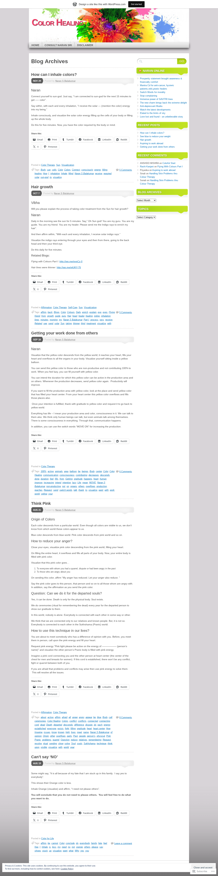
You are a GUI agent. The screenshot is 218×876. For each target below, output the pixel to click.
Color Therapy (48, 165)
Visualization (67, 165)
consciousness (67, 475)
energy (97, 169)
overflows (90, 486)
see (45, 323)
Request (48, 490)
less (54, 847)
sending (53, 743)
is (50, 847)
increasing (49, 482)
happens (88, 479)
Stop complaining (148, 95)
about (43, 717)
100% (43, 471)
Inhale (64, 173)
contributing (81, 475)
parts (69, 736)
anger (74, 717)
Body (43, 169)
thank (81, 490)
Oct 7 (36, 193)
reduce (74, 739)
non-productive (53, 486)
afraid (64, 717)
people (82, 736)
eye (99, 312)
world (37, 494)
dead (42, 725)
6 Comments (125, 471)
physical (101, 736)
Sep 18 (37, 339)
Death (49, 725)
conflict (73, 721)
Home (35, 45)
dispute (88, 725)
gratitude (78, 479)
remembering (95, 739)
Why (77, 850)
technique (101, 743)
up (50, 850)
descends (105, 475)
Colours (71, 312)
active (51, 471)
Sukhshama (89, 743)
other (52, 736)
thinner (76, 323)
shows (38, 850)
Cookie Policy (67, 869)
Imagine (38, 732)
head (74, 316)
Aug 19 (37, 763)
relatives (83, 739)
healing (38, 173)
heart (96, 479)
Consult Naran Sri (58, 45)
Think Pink (41, 503)
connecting (104, 721)
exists (61, 728)
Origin (46, 736)
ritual (45, 743)
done (37, 479)
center (99, 471)
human (103, 479)
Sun (58, 165)
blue (99, 717)
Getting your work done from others (64, 333)
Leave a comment (123, 843)
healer (81, 316)
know (54, 732)
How (45, 173)
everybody (85, 843)
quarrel (56, 739)
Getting (69, 479)
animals (59, 471)
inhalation (55, 173)
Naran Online (154, 71)
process (94, 319)
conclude (70, 843)
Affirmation (46, 307)
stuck (45, 850)
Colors (67, 169)
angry (81, 717)
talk (75, 490)
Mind (70, 173)
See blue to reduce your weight (155, 136)
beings (85, 471)
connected (93, 721)
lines (37, 319)
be (79, 471)
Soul (73, 743)
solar (37, 177)
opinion (38, 736)
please (95, 847)
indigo (97, 316)
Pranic (38, 739)
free (36, 847)
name (86, 732)
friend (37, 316)
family (94, 843)
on (68, 486)
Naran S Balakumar (65, 81)
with (109, 323)
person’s (91, 736)
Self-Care (72, 307)
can (49, 169)
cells (54, 169)
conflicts (82, 721)
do (95, 725)
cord (37, 725)
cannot (54, 843)
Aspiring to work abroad (151, 143)
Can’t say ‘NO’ (44, 757)
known (61, 732)
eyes (105, 312)
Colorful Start (168, 163)
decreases (94, 475)
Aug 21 (37, 510)
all (70, 717)
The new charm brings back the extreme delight (163, 102)
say (101, 847)
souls (79, 743)
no (69, 847)
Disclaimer (85, 45)
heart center (99, 728)
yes (82, 850)
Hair (69, 316)
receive (98, 173)
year (72, 747)
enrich (85, 312)
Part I (86, 319)
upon (37, 747)
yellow (44, 494)
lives (73, 732)
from (43, 316)
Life (79, 482)
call (110, 717)
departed (57, 725)
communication (50, 475)
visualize (57, 177)
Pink (108, 736)
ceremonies (40, 721)
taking (69, 323)
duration (45, 479)
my (60, 319)
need (64, 847)
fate (100, 843)
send (50, 323)
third (83, 323)
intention (67, 482)
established (40, 728)
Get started (136, 4)
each (100, 725)
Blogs (56, 312)
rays (102, 319)
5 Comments (125, 170)
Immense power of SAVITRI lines (156, 99)
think (110, 743)
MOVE (92, 482)
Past (75, 736)
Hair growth (42, 187)
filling (104, 169)
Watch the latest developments (155, 109)
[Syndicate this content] (140, 71)
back (50, 312)
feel (51, 479)
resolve (38, 743)
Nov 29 (37, 81)
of (111, 732)
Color (60, 169)
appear (88, 717)
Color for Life (47, 838)
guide (57, 316)
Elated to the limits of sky (152, 113)
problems (46, 739)
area (66, 471)
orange (79, 847)
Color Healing (53, 721)
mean (85, 482)
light (68, 732)
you (87, 850)
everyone (51, 728)
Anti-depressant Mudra (151, 106)
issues (47, 732)
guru (64, 316)
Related (38, 323)
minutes (44, 319)
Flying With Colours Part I (170, 166)
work (112, 490)
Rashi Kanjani (147, 166)
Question (65, 739)
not (63, 486)
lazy (74, 482)
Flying (112, 312)
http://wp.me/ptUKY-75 (69, 267)
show (60, 743)
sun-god (44, 177)
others (81, 486)
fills (56, 479)
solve (67, 743)
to (51, 177)
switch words (65, 490)
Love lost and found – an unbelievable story (161, 116)
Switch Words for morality (152, 92)
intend (58, 482)
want (101, 490)
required (107, 173)
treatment (91, 323)
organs (73, 486)
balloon (73, 471)
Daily (78, 312)
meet (79, 732)
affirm (43, 312)
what (71, 850)
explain (92, 312)
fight (67, 728)
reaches (38, 490)
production (102, 486)
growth (50, 316)
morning (54, 319)
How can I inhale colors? (54, 74)
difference (79, 725)
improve (38, 482)
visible (44, 747)
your (50, 494)
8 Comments (125, 717)
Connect (76, 169)
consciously (87, 169)
